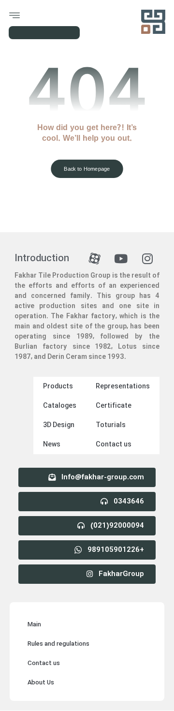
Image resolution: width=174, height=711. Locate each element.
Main (34, 624)
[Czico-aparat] (94, 259)
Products (58, 386)
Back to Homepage (87, 168)
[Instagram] (147, 259)
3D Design (58, 425)
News (51, 444)
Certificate (113, 406)
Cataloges (59, 406)
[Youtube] (121, 259)
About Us (41, 682)
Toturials (111, 425)
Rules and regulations (58, 644)
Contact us (113, 444)
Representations (123, 386)
